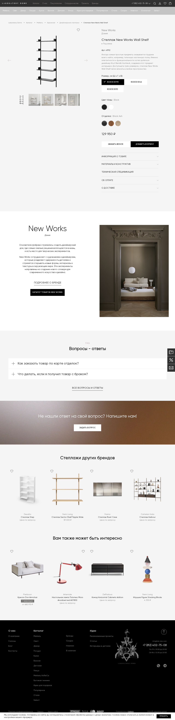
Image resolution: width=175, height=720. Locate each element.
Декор (23, 11)
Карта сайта (53, 711)
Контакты (12, 651)
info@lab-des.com (159, 641)
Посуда (32, 11)
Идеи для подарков (85, 11)
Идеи (93, 631)
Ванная (51, 11)
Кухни (41, 11)
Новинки (134, 11)
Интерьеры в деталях (100, 646)
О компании (13, 636)
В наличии (145, 11)
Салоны (12, 641)
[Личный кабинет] (160, 3)
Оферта (40, 711)
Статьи (93, 641)
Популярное (39, 690)
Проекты (85, 3)
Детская (61, 11)
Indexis (131, 711)
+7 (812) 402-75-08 (140, 3)
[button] (9, 60)
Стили (37, 695)
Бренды (95, 3)
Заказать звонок (115, 144)
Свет (15, 11)
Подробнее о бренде (47, 282)
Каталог (38, 631)
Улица (70, 11)
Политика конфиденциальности (20, 711)
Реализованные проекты (101, 636)
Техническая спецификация (117, 172)
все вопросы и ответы (87, 388)
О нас (11, 631)
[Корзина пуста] (170, 3)
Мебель (6, 11)
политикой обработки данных (79, 715)
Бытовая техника (42, 680)
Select (156, 11)
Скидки (124, 11)
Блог (10, 646)
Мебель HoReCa (41, 676)
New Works (109, 30)
